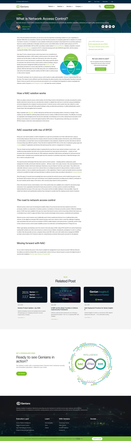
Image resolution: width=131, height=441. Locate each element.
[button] (52, 6)
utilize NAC (31, 112)
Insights (20, 14)
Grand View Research (26, 48)
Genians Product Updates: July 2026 (29, 308)
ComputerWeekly (77, 172)
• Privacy (78, 438)
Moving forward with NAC (96, 49)
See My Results (100, 69)
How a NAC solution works (96, 41)
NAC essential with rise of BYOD (99, 44)
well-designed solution (38, 83)
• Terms (81, 438)
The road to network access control (99, 46)
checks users (49, 64)
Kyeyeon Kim (26, 27)
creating (19, 145)
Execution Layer (22, 419)
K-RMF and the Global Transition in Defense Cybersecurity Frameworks (64, 308)
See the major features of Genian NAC (40, 254)
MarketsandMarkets (59, 46)
